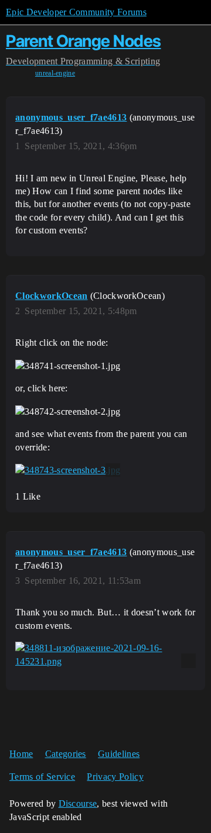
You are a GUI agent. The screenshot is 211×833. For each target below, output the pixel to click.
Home (21, 754)
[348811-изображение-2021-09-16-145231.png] (105, 655)
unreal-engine (55, 73)
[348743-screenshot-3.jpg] (67, 470)
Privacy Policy (115, 777)
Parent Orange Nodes (83, 41)
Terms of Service (42, 777)
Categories (65, 754)
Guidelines (118, 754)
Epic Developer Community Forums (76, 12)
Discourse (78, 803)
